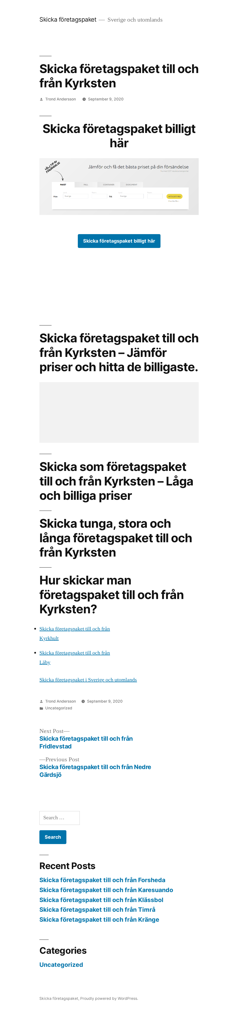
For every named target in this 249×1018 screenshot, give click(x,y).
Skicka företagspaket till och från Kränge (99, 919)
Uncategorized (58, 708)
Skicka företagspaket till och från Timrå (97, 909)
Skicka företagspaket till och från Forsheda (102, 880)
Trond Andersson (60, 99)
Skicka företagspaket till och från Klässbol (101, 899)
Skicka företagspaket (67, 19)
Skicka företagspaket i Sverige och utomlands (88, 679)
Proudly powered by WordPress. (109, 998)
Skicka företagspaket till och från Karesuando (106, 890)
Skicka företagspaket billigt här (119, 241)
